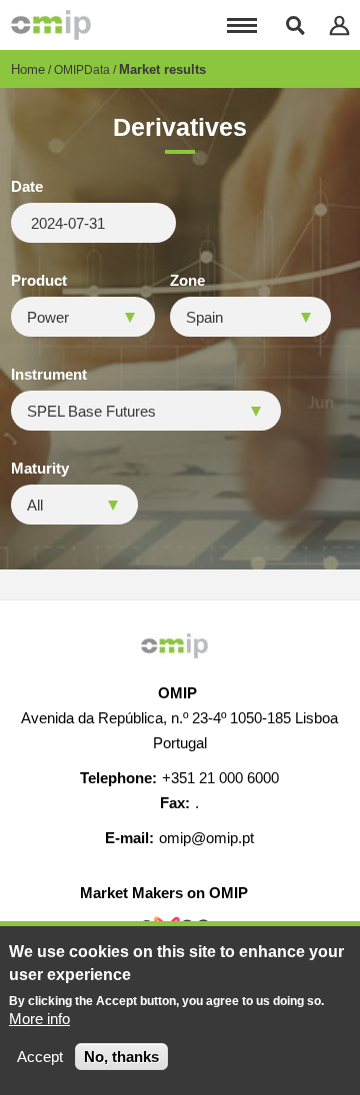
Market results (162, 69)
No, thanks (121, 1056)
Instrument (49, 375)
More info (39, 1018)
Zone (187, 281)
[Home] (51, 25)
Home (28, 69)
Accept (40, 1056)
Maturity (40, 469)
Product (39, 281)
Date (27, 187)
